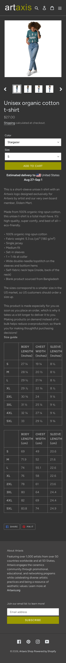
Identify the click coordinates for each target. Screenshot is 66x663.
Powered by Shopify (45, 651)
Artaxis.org (13, 590)
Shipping (9, 123)
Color (8, 135)
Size (7, 149)
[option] (16, 89)
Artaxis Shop (26, 651)
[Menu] (60, 8)
